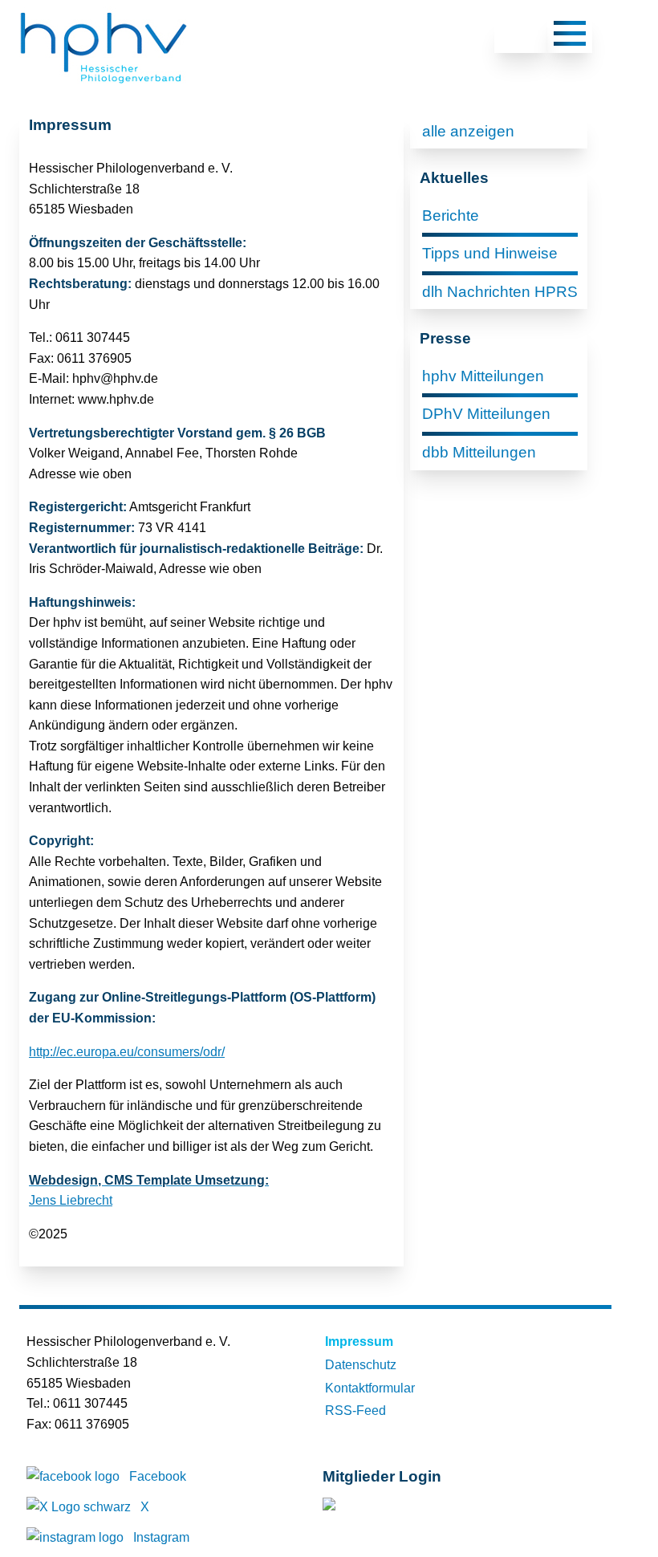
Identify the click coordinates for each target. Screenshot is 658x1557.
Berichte (450, 215)
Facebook (157, 1476)
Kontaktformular (370, 1388)
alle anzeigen (468, 131)
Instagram (161, 1537)
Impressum (359, 1341)
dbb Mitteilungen (479, 452)
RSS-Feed (355, 1410)
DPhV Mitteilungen (486, 413)
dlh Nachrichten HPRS (500, 291)
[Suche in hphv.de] (520, 36)
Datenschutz (360, 1365)
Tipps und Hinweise (490, 253)
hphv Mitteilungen (483, 376)
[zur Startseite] (103, 84)
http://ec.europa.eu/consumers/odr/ (127, 1052)
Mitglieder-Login (410, 1507)
